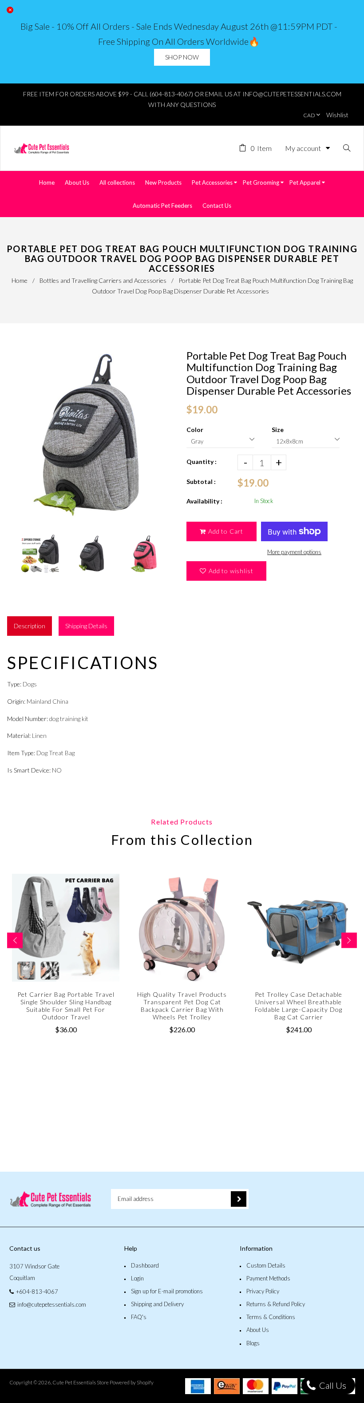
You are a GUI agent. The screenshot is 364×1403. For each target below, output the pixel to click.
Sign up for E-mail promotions (167, 1291)
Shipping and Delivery (157, 1304)
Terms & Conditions (270, 1316)
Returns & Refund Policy (275, 1304)
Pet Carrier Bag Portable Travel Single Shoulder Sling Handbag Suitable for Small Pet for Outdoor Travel (66, 1006)
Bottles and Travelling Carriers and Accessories (103, 280)
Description (29, 626)
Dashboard (145, 1265)
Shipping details (86, 626)
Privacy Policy (262, 1291)
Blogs (253, 1343)
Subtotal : (201, 481)
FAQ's (138, 1316)
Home (20, 280)
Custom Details (265, 1265)
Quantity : (201, 461)
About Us (257, 1329)
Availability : (204, 501)
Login (137, 1278)
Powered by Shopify (132, 1382)
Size (278, 429)
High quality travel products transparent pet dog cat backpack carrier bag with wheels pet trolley (182, 1006)
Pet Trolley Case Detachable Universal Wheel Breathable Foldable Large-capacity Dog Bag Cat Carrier (298, 1006)
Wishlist (337, 115)
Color (194, 429)
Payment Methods (268, 1278)
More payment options (294, 551)
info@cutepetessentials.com (51, 1304)
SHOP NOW (182, 57)
